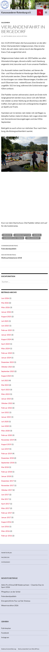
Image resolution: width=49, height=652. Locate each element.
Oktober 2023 (6, 367)
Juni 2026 (5, 298)
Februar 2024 (6, 353)
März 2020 (5, 431)
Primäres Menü (46, 12)
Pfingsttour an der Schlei (10, 592)
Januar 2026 (6, 312)
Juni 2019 (5, 449)
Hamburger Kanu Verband (13, 238)
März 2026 (5, 307)
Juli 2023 (4, 380)
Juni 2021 (5, 412)
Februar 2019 (6, 453)
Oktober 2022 (6, 403)
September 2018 (7, 463)
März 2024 (5, 348)
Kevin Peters (22, 36)
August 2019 (6, 444)
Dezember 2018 (7, 458)
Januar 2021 (6, 417)
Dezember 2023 (7, 362)
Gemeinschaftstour (22, 235)
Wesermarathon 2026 (9, 605)
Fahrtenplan (6, 553)
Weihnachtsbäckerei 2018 (11, 256)
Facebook (5, 557)
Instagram (5, 562)
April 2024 (5, 344)
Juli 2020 (4, 421)
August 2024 (6, 339)
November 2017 (7, 485)
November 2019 (7, 440)
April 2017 (5, 504)
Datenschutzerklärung (8, 649)
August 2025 (6, 316)
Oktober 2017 (6, 490)
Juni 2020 (5, 426)
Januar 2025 (6, 335)
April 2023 (5, 389)
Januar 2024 (6, 358)
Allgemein (5, 22)
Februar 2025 (6, 330)
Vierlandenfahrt (33, 238)
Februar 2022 (6, 408)
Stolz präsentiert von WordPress (28, 649)
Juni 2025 (5, 326)
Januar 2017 (6, 517)
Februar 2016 (6, 536)
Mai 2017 (5, 499)
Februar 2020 (6, 435)
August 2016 (6, 522)
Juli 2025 (4, 321)
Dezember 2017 (7, 481)
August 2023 (6, 376)
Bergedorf (7, 235)
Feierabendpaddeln (9, 247)
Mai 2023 (5, 385)
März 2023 (5, 394)
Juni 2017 (5, 494)
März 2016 (5, 531)
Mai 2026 (5, 303)
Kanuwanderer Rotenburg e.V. (16, 12)
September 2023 (7, 371)
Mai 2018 (5, 467)
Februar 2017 (6, 513)
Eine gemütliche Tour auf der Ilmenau (15, 601)
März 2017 (5, 508)
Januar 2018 (6, 476)
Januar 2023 (6, 399)
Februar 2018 (6, 472)
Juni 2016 (5, 526)
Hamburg (37, 235)
